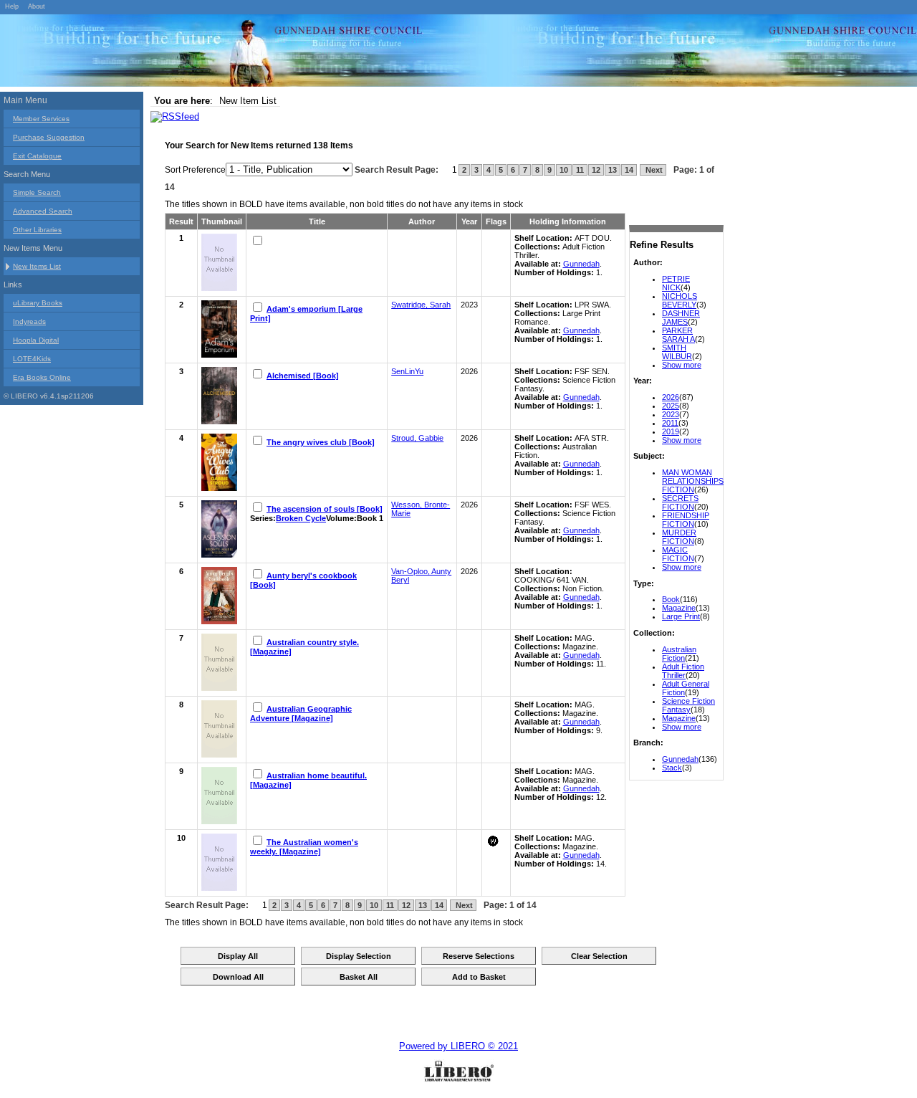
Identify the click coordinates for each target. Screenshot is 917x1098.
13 (612, 170)
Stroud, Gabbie (417, 438)
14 (629, 170)
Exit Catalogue (37, 156)
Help (12, 6)
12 (596, 170)
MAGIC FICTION (678, 554)
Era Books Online (42, 377)
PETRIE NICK (676, 283)
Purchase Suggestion (49, 137)
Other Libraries (37, 230)
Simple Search (37, 192)
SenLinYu (407, 371)
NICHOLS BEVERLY (679, 300)
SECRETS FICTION (680, 502)
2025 (670, 405)
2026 (670, 397)
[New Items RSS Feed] (174, 116)
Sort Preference (195, 170)
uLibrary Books (37, 303)
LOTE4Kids (32, 359)
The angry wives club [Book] (321, 442)
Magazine (679, 607)
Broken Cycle (301, 518)
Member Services (41, 119)
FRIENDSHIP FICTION (685, 519)
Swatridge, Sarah (421, 304)
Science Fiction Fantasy (688, 705)
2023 (670, 414)
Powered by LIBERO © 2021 (458, 1046)
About (36, 6)
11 (580, 170)
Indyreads (29, 321)
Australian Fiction (679, 653)
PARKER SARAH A (678, 334)
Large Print (681, 616)
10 (564, 170)
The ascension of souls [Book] (325, 509)
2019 (670, 431)
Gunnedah (680, 759)
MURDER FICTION (679, 536)
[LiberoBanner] (215, 53)
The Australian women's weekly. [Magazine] (304, 847)
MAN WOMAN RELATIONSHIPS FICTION (693, 481)
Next (653, 170)
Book (671, 599)
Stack (672, 767)
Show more (681, 365)
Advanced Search (42, 211)
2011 (670, 423)
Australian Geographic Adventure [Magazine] (301, 713)
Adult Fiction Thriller (683, 670)
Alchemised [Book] (303, 375)
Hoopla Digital (36, 340)
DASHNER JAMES (681, 317)
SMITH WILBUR (677, 352)
